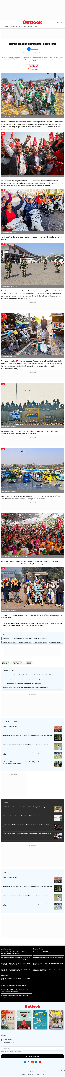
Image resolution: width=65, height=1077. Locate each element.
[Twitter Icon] (28, 1062)
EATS (24, 27)
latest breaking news (18, 623)
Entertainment (16, 625)
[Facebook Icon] (25, 1062)
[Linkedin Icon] (36, 1062)
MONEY (13, 27)
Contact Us (24, 1071)
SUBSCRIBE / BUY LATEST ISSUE (32, 1056)
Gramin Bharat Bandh (55, 642)
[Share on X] (30, 66)
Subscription (8, 1040)
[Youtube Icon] (40, 1062)
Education (25, 625)
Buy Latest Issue (9, 1043)
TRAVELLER (19, 27)
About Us (17, 1071)
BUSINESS (6, 27)
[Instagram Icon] (32, 1062)
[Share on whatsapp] (37, 66)
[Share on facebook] (27, 66)
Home (2, 40)
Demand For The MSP (40, 638)
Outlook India (33, 623)
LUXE (35, 27)
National (9, 40)
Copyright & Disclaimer (34, 1071)
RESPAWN (30, 27)
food (15, 361)
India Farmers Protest (40, 642)
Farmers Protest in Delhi (9, 642)
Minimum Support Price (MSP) (23, 638)
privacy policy (18, 1051)
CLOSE (63, 1071)
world (43, 625)
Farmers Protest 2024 (25, 642)
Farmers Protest (7, 638)
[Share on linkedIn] (34, 66)
